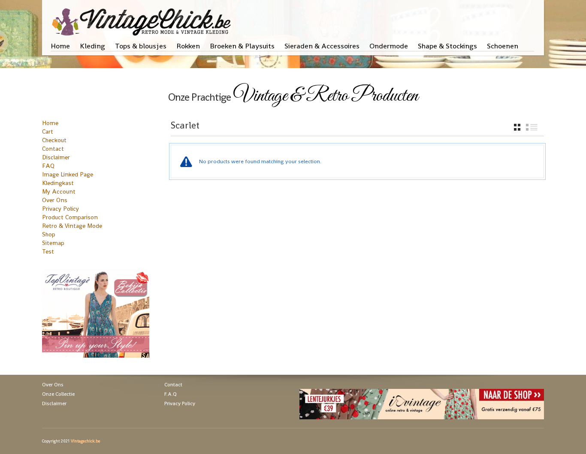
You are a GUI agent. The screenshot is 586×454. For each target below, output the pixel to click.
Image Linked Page (67, 174)
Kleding (92, 46)
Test (48, 251)
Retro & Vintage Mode (72, 226)
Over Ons (54, 200)
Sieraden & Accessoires (321, 46)
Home (60, 46)
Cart (47, 131)
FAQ (48, 166)
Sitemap (53, 243)
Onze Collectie (58, 394)
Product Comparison (70, 217)
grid (517, 127)
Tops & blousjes (140, 46)
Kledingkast (58, 183)
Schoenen (502, 46)
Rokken (188, 46)
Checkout (54, 140)
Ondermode (388, 46)
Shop (48, 234)
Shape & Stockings (447, 46)
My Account (59, 191)
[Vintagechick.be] (143, 18)
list (532, 127)
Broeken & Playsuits (242, 46)
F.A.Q (170, 394)
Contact (53, 148)
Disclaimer (56, 157)
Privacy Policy (60, 208)
